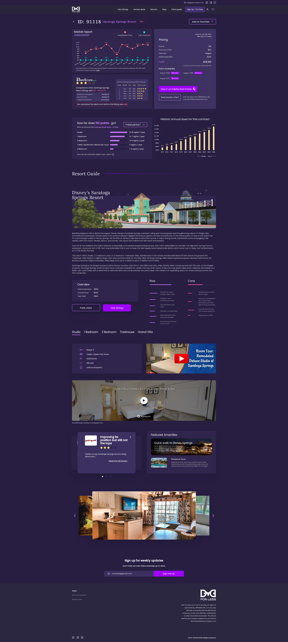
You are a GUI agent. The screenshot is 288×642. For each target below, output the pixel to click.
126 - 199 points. (99, 90)
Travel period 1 (133, 124)
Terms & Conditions (79, 595)
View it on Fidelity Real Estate (176, 89)
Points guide (176, 9)
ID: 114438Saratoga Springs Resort (132, 93)
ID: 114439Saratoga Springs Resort (132, 95)
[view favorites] (213, 9)
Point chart (86, 307)
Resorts (153, 9)
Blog (164, 9)
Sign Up (195, 9)
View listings (123, 9)
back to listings (73, 21)
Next (210, 156)
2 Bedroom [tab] (109, 332)
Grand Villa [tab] (145, 332)
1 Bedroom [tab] (91, 332)
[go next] (213, 515)
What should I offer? (170, 97)
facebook (211, 2)
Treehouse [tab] (127, 332)
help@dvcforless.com (195, 2)
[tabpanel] (144, 380)
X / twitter (215, 2)
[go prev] (75, 515)
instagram (207, 2)
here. (98, 70)
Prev (204, 156)
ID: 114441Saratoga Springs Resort (132, 98)
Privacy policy (77, 599)
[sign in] (207, 9)
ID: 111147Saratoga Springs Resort (132, 88)
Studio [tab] (76, 332)
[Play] (181, 358)
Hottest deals (139, 9)
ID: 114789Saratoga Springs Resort (132, 91)
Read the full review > (118, 461)
